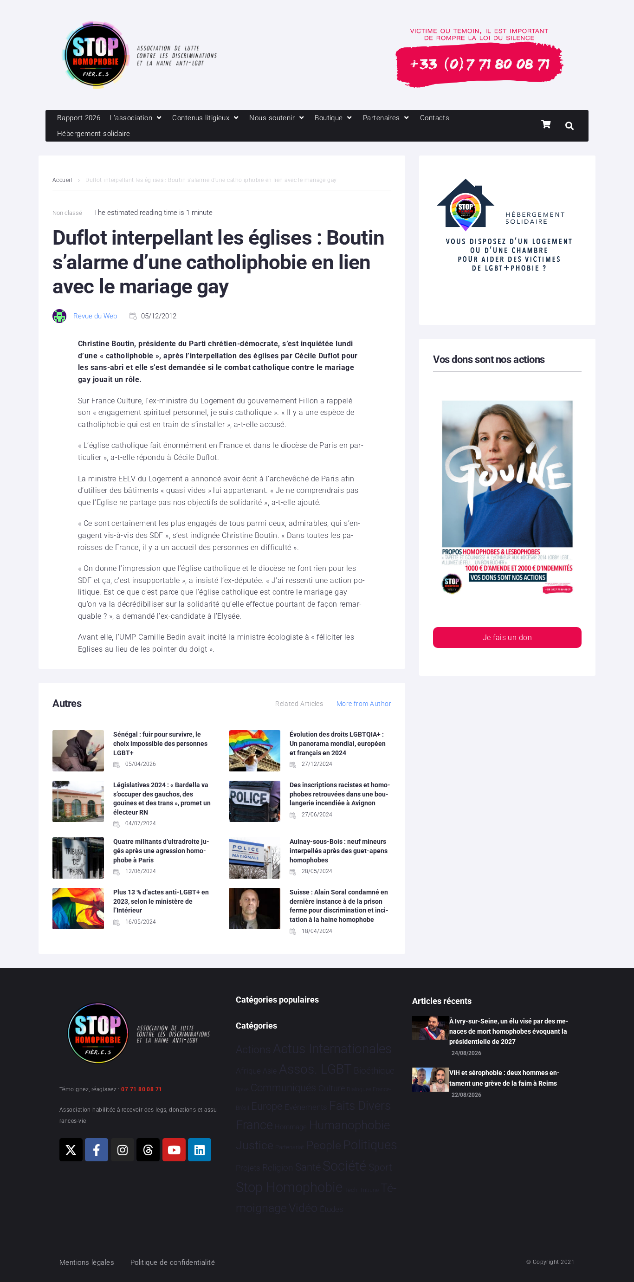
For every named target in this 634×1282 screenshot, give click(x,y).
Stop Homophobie (289, 1187)
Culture (331, 1088)
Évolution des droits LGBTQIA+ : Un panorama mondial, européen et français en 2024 (338, 743)
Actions (253, 1049)
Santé (308, 1167)
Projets (248, 1168)
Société (344, 1166)
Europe (266, 1106)
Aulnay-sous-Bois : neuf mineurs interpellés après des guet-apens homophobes (339, 850)
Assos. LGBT (315, 1069)
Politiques (370, 1145)
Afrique (248, 1070)
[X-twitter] (71, 1149)
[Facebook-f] (96, 1149)
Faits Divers (360, 1106)
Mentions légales (86, 1262)
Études (331, 1209)
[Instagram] (122, 1149)
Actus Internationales (332, 1048)
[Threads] (148, 1149)
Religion (277, 1168)
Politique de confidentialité (172, 1262)
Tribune (369, 1190)
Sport (380, 1167)
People (323, 1145)
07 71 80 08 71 (141, 1089)
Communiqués (283, 1088)
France (254, 1125)
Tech (350, 1189)
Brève (242, 1090)
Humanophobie (349, 1125)
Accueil (62, 180)
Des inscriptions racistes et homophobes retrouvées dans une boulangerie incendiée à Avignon (340, 794)
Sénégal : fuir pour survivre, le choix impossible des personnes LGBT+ (160, 743)
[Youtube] (174, 1149)
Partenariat (289, 1147)
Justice (254, 1145)
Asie (270, 1071)
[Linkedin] (199, 1149)
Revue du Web (95, 316)
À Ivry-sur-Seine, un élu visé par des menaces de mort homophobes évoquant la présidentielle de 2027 (509, 1031)
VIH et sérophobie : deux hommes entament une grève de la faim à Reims (504, 1078)
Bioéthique (374, 1071)
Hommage (291, 1127)
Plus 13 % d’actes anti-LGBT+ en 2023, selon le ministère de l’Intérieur (161, 901)
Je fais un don (507, 637)
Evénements (306, 1107)
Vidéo (303, 1208)
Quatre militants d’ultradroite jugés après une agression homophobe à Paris (161, 850)
